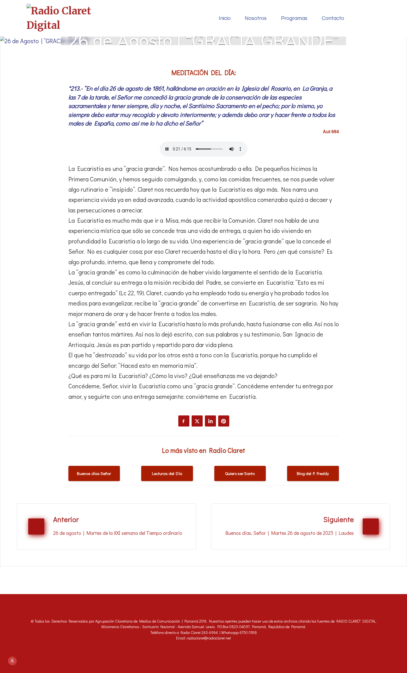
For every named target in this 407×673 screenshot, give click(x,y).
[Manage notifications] (12, 660)
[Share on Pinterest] (223, 421)
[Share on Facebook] (183, 421)
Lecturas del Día (167, 473)
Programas (294, 18)
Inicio (225, 18)
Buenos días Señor (94, 473)
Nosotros (256, 18)
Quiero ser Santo (240, 473)
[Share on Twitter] (197, 421)
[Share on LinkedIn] (210, 421)
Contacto (333, 18)
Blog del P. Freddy (313, 473)
